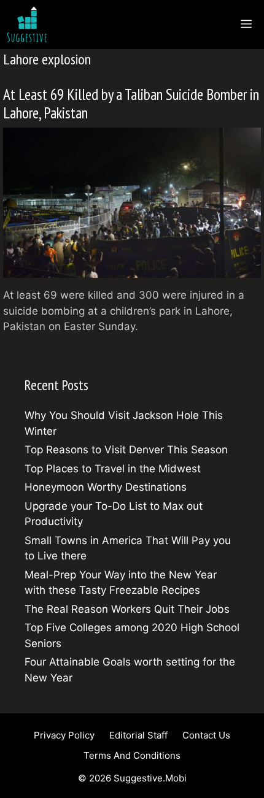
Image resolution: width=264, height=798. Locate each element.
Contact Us (206, 735)
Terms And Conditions (132, 755)
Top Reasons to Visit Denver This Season (126, 449)
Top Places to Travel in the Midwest (113, 468)
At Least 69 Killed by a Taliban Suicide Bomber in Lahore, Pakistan (131, 104)
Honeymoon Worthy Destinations (106, 487)
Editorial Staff (138, 735)
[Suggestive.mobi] (30, 24)
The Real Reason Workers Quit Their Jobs (127, 609)
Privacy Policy (64, 735)
